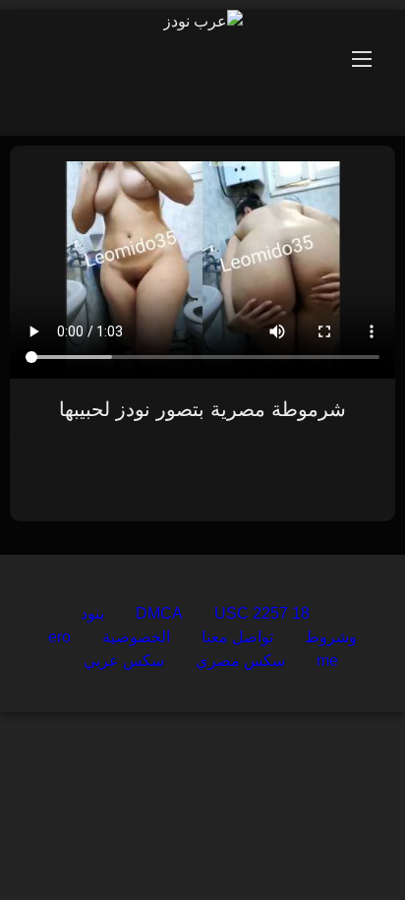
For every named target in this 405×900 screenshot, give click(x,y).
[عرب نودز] (203, 21)
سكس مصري (240, 660)
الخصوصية (136, 637)
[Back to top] (344, 841)
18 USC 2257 (262, 613)
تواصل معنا (237, 637)
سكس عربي (124, 660)
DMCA (159, 613)
